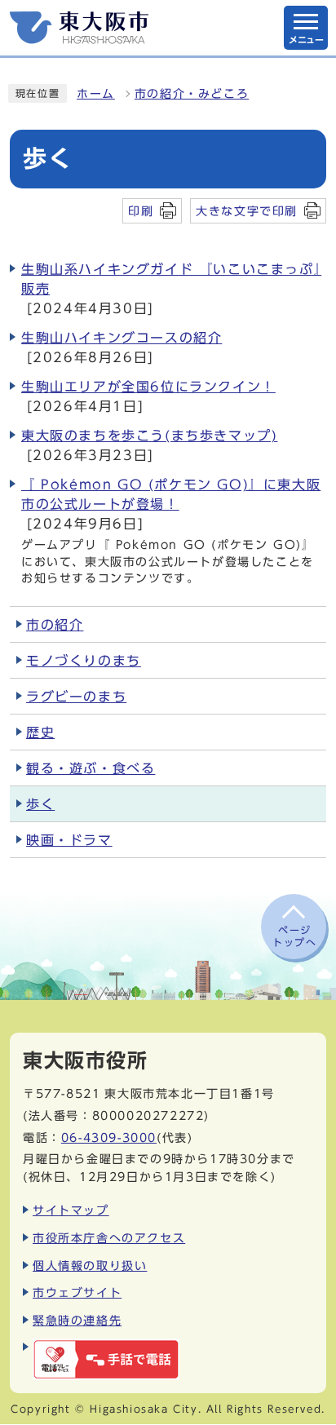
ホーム (96, 94)
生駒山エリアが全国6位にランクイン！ (148, 386)
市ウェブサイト (77, 1292)
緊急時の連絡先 (77, 1320)
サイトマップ (71, 1210)
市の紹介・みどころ (192, 94)
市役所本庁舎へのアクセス (109, 1238)
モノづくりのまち (83, 660)
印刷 (140, 211)
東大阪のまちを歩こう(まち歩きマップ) (149, 435)
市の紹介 (54, 624)
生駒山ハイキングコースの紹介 (121, 337)
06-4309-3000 (109, 1137)
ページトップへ (294, 935)
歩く (40, 804)
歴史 (40, 732)
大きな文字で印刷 (247, 211)
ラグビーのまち (76, 696)
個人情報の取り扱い (90, 1265)
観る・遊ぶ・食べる (90, 768)
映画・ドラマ (69, 840)
